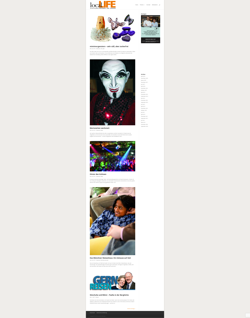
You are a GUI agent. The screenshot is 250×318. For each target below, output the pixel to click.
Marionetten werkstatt (99, 128)
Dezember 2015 (144, 88)
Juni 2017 (143, 84)
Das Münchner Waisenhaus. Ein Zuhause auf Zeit (110, 258)
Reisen (97, 297)
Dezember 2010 (144, 124)
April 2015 (143, 92)
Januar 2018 (143, 80)
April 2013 (143, 106)
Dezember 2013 (144, 100)
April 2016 (143, 86)
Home (136, 4)
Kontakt (148, 4)
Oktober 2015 (144, 90)
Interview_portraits (104, 260)
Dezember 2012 (144, 108)
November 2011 (144, 116)
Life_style (102, 48)
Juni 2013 (143, 104)
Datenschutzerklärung (102, 312)
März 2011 (143, 122)
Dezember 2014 (144, 94)
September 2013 (144, 102)
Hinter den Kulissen (98, 174)
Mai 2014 (143, 98)
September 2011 (144, 118)
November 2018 (144, 78)
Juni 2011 (143, 120)
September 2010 (144, 126)
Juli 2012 (143, 112)
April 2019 (143, 76)
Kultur (102, 130)
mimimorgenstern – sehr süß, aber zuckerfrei (109, 46)
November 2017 (144, 82)
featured (98, 48)
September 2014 (144, 96)
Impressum (92, 312)
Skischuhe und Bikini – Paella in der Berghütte (109, 295)
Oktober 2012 (144, 110)
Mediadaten (155, 4)
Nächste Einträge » (131, 308)
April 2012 (143, 114)
